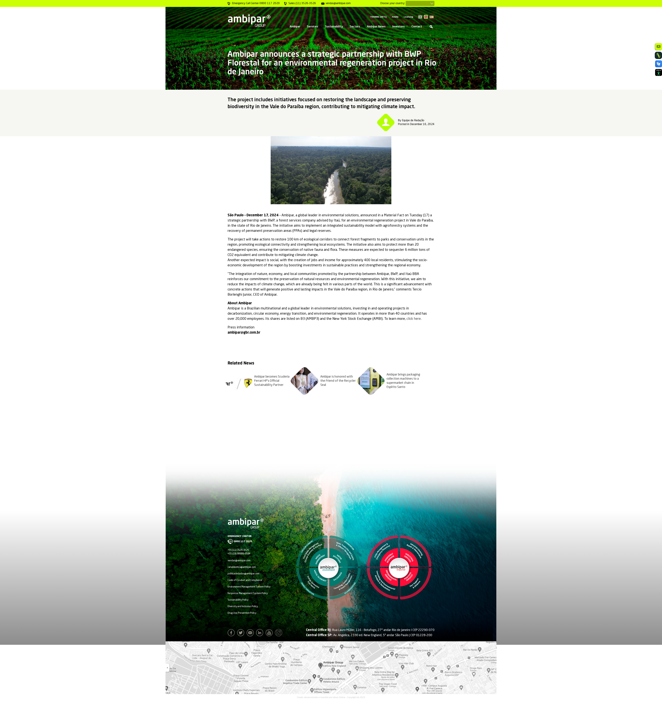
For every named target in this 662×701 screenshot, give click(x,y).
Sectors (355, 26)
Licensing (408, 17)
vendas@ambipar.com (239, 560)
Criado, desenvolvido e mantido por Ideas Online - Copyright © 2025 (331, 697)
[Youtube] (269, 634)
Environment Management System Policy (249, 587)
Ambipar (295, 26)
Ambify (395, 17)
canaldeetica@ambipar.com (242, 567)
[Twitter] (241, 634)
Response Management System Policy (248, 593)
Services (312, 26)
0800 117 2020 (243, 541)
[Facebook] (232, 634)
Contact (417, 26)
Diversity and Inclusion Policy (243, 606)
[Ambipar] (249, 20)
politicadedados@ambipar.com (243, 573)
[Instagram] (279, 634)
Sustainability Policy (238, 600)
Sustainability (334, 26)
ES (432, 17)
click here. (414, 319)
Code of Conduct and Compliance (245, 580)
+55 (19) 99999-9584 (239, 553)
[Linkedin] (260, 634)
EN (426, 17)
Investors (398, 26)
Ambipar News (376, 26)
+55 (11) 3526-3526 (238, 550)
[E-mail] (251, 634)
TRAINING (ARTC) (378, 17)
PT (420, 17)
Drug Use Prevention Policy (242, 613)
